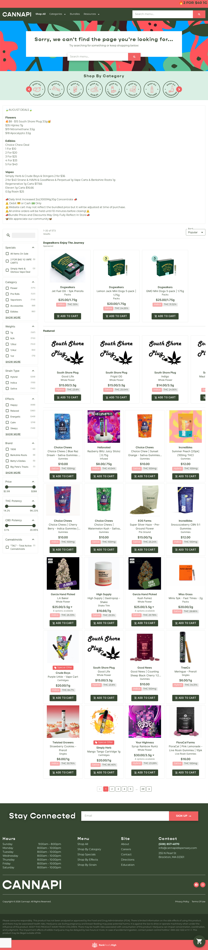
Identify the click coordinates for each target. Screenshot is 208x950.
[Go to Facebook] (196, 884)
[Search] (199, 14)
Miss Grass (186, 594)
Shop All (41, 14)
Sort (190, 229)
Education (128, 865)
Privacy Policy (182, 902)
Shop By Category (89, 849)
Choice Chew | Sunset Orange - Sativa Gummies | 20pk (144, 455)
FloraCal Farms (185, 742)
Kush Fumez (144, 598)
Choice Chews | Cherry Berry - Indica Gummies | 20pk (63, 528)
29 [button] (143, 789)
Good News (144, 667)
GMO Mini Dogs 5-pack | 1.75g (165, 291)
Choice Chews (63, 447)
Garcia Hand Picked (63, 594)
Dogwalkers (67, 287)
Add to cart (69, 316)
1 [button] (105, 789)
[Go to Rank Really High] (104, 945)
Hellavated (103, 447)
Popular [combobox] (193, 232)
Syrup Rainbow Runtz (145, 746)
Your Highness (145, 742)
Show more (13, 317)
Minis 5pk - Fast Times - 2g (186, 598)
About (125, 844)
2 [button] (112, 789)
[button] (8, 235)
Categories (55, 14)
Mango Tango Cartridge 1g (103, 751)
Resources (90, 14)
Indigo (165, 376)
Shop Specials (87, 854)
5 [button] (130, 789)
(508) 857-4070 (169, 844)
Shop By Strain (87, 865)
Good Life (68, 376)
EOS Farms (144, 520)
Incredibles (185, 447)
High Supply (103, 594)
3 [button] (118, 789)
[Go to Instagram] (202, 884)
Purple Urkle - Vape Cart (63, 676)
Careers (126, 849)
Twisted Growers (63, 742)
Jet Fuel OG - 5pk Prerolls (68, 291)
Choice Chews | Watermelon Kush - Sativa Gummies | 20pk (104, 528)
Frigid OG (116, 376)
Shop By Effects (88, 860)
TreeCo (185, 667)
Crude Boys (63, 672)
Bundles (75, 14)
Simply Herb (103, 747)
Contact (126, 854)
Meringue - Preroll (186, 671)
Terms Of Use (198, 902)
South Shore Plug (67, 372)
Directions (127, 860)
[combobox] (63, 607)
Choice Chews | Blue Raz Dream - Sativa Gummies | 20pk (63, 455)
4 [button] (124, 789)
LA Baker (63, 598)
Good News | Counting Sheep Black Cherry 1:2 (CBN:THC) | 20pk (144, 675)
